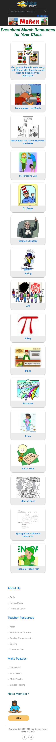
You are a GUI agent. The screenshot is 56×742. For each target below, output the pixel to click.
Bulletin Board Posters (20, 632)
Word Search (16, 673)
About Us (14, 588)
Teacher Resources (21, 617)
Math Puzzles (16, 679)
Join (18, 718)
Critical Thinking (17, 685)
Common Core (17, 649)
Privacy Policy (16, 603)
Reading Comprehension (21, 638)
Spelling (13, 644)
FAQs (12, 597)
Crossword (15, 667)
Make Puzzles (17, 658)
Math (12, 626)
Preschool (42, 15)
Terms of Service (18, 608)
